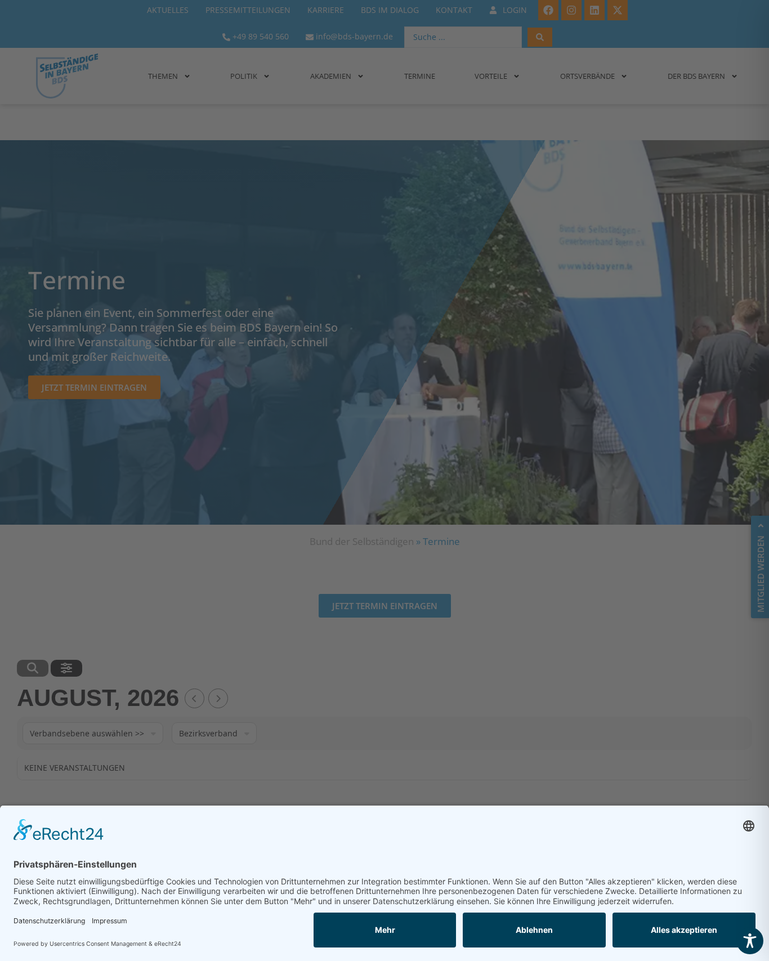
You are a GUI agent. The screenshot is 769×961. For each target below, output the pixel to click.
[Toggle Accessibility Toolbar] (749, 940)
